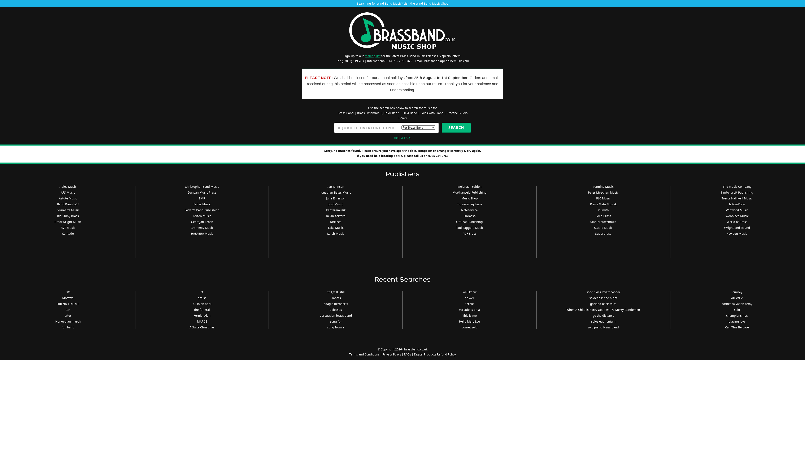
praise (202, 298)
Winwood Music (737, 210)
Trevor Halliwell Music (737, 198)
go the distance (603, 316)
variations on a (469, 310)
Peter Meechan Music (603, 192)
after (68, 316)
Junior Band (391, 113)
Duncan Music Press (202, 192)
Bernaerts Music (67, 210)
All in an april (202, 304)
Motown (68, 298)
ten (68, 310)
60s (68, 292)
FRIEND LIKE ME (68, 304)
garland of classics (603, 304)
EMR (202, 198)
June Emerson (335, 198)
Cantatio (68, 234)
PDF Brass (470, 234)
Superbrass (603, 234)
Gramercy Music (202, 228)
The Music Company (737, 187)
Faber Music (202, 204)
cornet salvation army (737, 304)
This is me (469, 316)
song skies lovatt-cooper (603, 292)
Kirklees (335, 222)
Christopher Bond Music (202, 187)
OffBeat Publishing (469, 222)
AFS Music (68, 192)
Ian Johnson (335, 187)
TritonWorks (737, 204)
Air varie (737, 298)
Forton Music (202, 216)
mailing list (372, 56)
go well (470, 298)
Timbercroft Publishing (737, 192)
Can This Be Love (737, 327)
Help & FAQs (402, 138)
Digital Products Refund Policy (435, 354)
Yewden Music (737, 234)
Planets (336, 298)
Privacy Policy (392, 354)
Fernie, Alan (202, 316)
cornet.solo (469, 327)
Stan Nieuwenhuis (603, 222)
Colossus (336, 310)
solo (737, 310)
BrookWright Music (68, 222)
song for (336, 321)
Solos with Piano (432, 113)
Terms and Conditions (364, 354)
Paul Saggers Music (469, 228)
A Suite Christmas (202, 327)
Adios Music (68, 187)
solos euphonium (603, 321)
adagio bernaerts (336, 304)
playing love (736, 321)
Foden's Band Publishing (202, 210)
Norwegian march (68, 321)
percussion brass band (336, 316)
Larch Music (335, 234)
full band (68, 327)
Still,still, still (336, 292)
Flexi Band (410, 113)
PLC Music (603, 198)
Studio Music (603, 228)
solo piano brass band (603, 327)
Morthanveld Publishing (470, 192)
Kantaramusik (335, 210)
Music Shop (469, 198)
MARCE (202, 321)
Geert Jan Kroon (202, 222)
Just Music (335, 204)
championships (737, 316)
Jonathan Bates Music (336, 192)
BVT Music (68, 228)
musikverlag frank (469, 204)
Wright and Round (737, 228)
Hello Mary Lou (469, 321)
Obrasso (469, 216)
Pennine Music (603, 187)
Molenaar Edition (469, 187)
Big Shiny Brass (68, 216)
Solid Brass (603, 216)
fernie (469, 304)
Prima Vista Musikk (603, 204)
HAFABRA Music (202, 234)
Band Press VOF (68, 204)
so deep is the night (603, 298)
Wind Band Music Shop (432, 3)
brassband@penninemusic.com (446, 61)
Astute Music (68, 198)
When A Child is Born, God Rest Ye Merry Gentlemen (603, 310)
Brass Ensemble (368, 113)
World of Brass (737, 222)
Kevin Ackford (335, 216)
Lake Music (336, 228)
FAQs (407, 354)
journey (737, 292)
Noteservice (469, 210)
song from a (335, 327)
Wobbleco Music (737, 216)
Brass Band (346, 113)
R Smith (603, 210)
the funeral (202, 310)
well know (470, 292)
